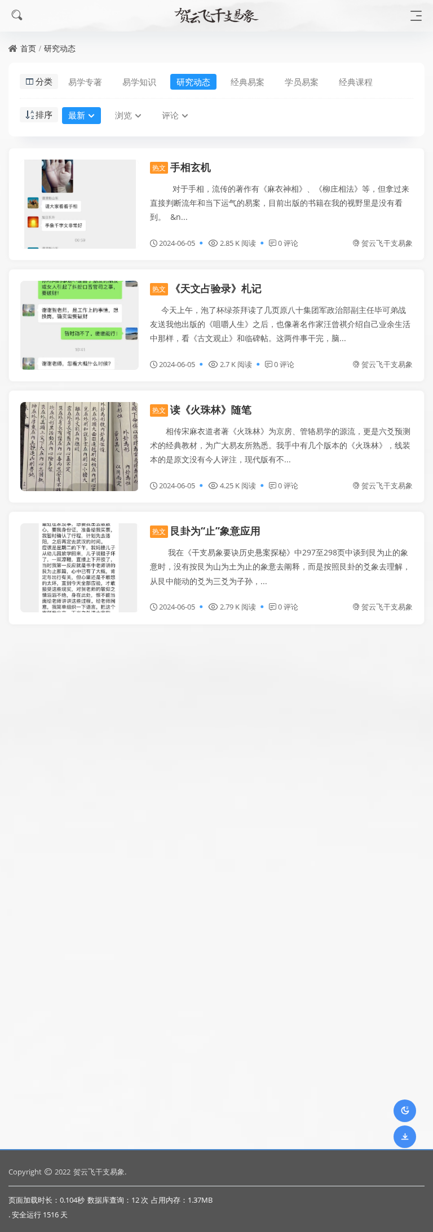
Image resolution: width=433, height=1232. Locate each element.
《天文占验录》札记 (207, 288)
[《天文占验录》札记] (79, 325)
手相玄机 (181, 167)
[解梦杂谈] (79, 930)
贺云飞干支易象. (99, 1172)
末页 (261, 1124)
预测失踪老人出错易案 (212, 650)
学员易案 (302, 81)
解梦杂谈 (181, 893)
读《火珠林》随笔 (201, 409)
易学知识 (139, 81)
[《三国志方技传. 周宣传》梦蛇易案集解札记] (79, 809)
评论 (170, 115)
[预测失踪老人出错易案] (79, 687)
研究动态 (60, 48)
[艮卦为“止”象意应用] (79, 567)
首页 (28, 48)
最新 (76, 115)
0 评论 (288, 243)
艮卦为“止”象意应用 (206, 530)
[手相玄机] (79, 204)
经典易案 (247, 81)
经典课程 (356, 81)
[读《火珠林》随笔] (79, 446)
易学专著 (85, 81)
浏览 (123, 115)
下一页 (221, 1124)
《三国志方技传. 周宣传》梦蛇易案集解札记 (260, 772)
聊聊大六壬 (57, 1014)
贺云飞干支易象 (387, 243)
